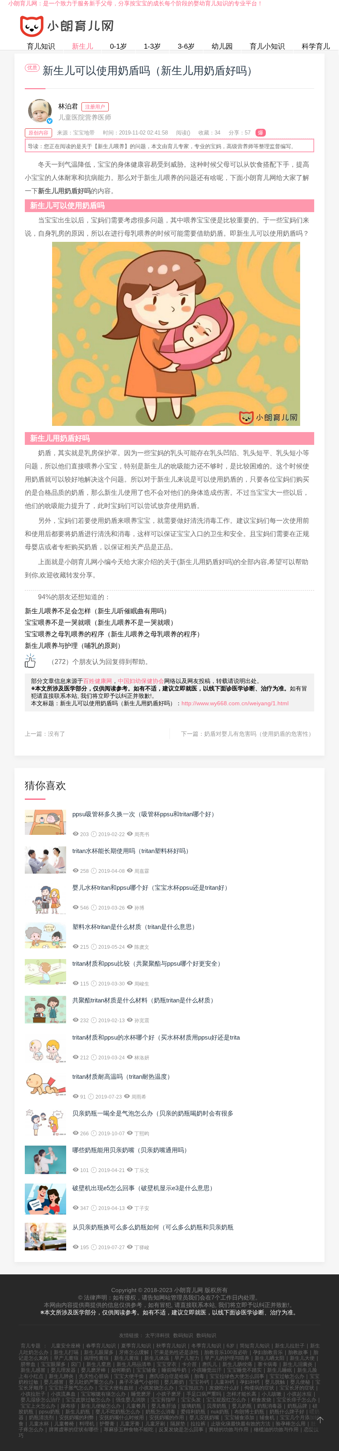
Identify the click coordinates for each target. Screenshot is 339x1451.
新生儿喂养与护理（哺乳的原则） (74, 645)
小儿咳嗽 (272, 1394)
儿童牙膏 (130, 1424)
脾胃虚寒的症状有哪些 (73, 1429)
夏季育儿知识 (136, 1346)
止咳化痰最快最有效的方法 (240, 1424)
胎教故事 (298, 1352)
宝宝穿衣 (167, 1364)
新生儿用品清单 (134, 1364)
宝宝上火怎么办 (38, 1406)
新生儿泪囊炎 (298, 1364)
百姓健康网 (97, 681)
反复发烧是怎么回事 (181, 1429)
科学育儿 (316, 46)
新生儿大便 (302, 1358)
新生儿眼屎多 (99, 1352)
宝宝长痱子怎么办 (296, 1400)
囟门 (76, 1364)
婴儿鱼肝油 (163, 1406)
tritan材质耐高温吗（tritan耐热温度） (122, 1076)
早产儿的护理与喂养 (227, 1358)
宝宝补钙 (199, 1382)
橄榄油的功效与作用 (276, 1429)
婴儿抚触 (275, 1382)
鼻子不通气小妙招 (139, 1382)
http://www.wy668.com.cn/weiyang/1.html (235, 703)
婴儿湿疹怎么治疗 (40, 1400)
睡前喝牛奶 (174, 1370)
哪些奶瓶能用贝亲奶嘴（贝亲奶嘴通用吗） (131, 1149)
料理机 (86, 1424)
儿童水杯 (39, 1424)
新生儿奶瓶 (77, 1412)
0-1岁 (118, 46)
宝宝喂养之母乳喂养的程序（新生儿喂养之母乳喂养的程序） (114, 634)
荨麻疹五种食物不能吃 (128, 1429)
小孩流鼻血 (63, 1394)
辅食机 (267, 1417)
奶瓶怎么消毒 (160, 1412)
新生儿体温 (156, 1358)
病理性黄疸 (96, 1358)
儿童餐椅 (64, 1424)
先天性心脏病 (94, 1376)
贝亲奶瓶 (217, 1406)
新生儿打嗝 (66, 1352)
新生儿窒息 (98, 1364)
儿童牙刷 (155, 1424)
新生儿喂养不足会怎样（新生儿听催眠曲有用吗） (97, 610)
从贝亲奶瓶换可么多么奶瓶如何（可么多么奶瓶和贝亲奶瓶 (153, 1227)
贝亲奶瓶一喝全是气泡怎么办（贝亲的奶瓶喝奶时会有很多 (153, 1113)
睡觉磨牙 (141, 1394)
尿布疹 (68, 1406)
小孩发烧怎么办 (156, 1388)
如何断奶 (121, 1370)
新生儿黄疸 (126, 1358)
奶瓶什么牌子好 (287, 1412)
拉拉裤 (198, 1424)
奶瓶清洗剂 (41, 1417)
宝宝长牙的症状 (296, 1388)
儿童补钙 (224, 1382)
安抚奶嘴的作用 (166, 1417)
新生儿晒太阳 (269, 1358)
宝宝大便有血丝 (116, 1388)
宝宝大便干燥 (129, 1376)
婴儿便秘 (300, 1382)
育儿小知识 (267, 46)
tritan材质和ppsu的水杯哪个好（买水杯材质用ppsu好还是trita (156, 1037)
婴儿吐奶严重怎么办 (91, 1382)
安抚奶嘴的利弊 (76, 1417)
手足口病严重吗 (203, 1394)
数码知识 (183, 1335)
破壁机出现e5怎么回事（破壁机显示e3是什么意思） (144, 1187)
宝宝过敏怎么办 (287, 1376)
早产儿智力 (186, 1358)
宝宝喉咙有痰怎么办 (103, 1394)
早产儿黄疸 (66, 1358)
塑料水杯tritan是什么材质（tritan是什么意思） (135, 926)
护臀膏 (107, 1424)
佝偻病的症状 (259, 1388)
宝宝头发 (191, 1400)
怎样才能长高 (241, 1394)
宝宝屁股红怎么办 (226, 1400)
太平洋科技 (157, 1335)
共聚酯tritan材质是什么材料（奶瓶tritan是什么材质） (144, 1000)
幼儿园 (222, 46)
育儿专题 (31, 1346)
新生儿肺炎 (61, 1376)
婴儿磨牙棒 (93, 1370)
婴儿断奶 (174, 1382)
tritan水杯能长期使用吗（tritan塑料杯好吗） (132, 850)
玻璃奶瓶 (191, 1406)
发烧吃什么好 (224, 1388)
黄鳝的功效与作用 (228, 1429)
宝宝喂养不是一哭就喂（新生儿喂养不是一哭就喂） (101, 622)
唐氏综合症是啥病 (169, 1376)
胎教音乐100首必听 (226, 1352)
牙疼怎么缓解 (134, 1352)
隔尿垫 (177, 1424)
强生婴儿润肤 (131, 1400)
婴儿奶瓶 (242, 1406)
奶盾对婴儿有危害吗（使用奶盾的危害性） (259, 733)
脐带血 (28, 1364)
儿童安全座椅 (66, 1346)
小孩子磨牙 (168, 1394)
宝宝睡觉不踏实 (244, 1370)
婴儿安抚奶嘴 (204, 1417)
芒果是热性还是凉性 (176, 1352)
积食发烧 (261, 1400)
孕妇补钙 (250, 1382)
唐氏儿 (209, 1364)
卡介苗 (189, 1364)
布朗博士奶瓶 (249, 1412)
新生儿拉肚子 (290, 1346)
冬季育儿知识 (206, 1346)
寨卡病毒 (267, 1364)
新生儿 (82, 46)
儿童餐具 (136, 1406)
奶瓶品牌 (297, 1406)
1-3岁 (152, 46)
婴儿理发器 (63, 1370)
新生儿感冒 (33, 1370)
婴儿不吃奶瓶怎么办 (117, 1412)
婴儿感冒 (54, 1382)
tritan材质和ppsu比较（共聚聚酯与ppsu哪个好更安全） (148, 963)
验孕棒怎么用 (291, 1424)
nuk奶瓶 (220, 1412)
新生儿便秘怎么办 (101, 1406)
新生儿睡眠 (279, 1370)
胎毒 (199, 1376)
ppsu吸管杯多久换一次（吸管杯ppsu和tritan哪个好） (144, 814)
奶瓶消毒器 (269, 1406)
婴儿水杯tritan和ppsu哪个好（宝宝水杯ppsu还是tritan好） (151, 887)
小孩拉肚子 (33, 1394)
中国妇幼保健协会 (141, 681)
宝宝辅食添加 (239, 1417)
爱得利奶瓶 (193, 1412)
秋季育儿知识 (171, 1346)
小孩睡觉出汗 (207, 1370)
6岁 (230, 1346)
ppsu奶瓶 (49, 1412)
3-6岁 (186, 46)
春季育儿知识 (101, 1346)
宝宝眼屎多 (53, 1364)
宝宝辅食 (146, 1370)
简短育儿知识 (255, 1346)
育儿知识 (41, 46)
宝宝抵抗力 (191, 1388)
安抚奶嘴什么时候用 (121, 1417)
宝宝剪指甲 (163, 1400)
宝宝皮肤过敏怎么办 (88, 1400)
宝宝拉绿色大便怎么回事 (237, 1376)
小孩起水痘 (299, 1394)
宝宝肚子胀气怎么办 (71, 1388)
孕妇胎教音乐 (268, 1352)
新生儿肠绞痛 (237, 1364)
